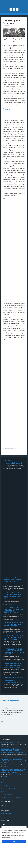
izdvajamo (11, 448)
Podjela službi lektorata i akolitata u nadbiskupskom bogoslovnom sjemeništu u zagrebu (12, 595)
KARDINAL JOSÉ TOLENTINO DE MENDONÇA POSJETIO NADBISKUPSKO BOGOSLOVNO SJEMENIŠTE (13, 651)
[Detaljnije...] (14, 469)
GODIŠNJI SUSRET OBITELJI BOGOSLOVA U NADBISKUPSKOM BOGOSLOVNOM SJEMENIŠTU (13, 679)
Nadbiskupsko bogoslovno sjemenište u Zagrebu (14, 4)
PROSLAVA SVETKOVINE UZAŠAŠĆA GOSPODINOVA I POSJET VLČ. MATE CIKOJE (13, 665)
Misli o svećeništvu (10, 700)
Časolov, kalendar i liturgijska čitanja (8, 788)
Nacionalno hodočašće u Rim (14, 463)
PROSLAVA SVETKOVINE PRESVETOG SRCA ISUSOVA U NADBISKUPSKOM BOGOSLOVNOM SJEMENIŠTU (13, 610)
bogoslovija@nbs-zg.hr (6, 813)
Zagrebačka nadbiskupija (6, 794)
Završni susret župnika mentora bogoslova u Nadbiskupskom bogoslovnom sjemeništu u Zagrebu (13, 580)
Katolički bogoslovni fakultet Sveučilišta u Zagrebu (12, 797)
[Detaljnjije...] (5, 746)
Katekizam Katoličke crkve (7, 785)
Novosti (15, 448)
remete (10, 449)
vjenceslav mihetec (17, 449)
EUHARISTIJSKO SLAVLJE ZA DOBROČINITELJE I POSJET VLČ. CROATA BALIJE (13, 637)
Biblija (2, 782)
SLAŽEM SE (14, 841)
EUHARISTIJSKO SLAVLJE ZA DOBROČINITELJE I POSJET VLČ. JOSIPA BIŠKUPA (13, 624)
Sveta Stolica (4, 791)
